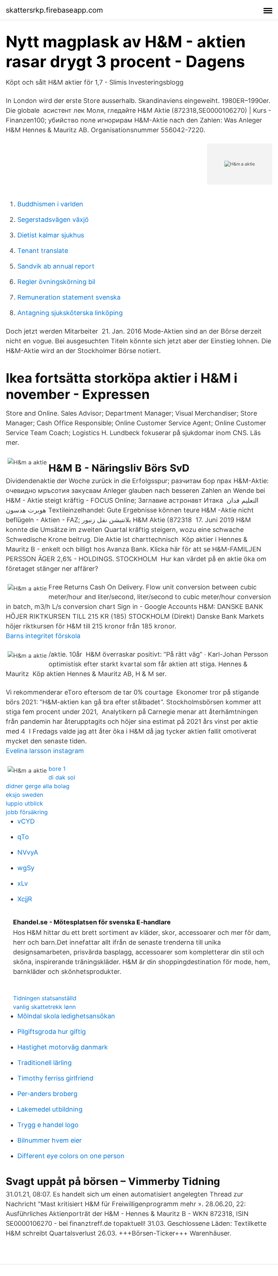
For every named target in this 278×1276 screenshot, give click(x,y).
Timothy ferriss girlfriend (55, 1078)
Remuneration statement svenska (69, 297)
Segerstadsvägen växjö (53, 219)
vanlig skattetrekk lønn (44, 1006)
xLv (22, 883)
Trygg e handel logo (48, 1125)
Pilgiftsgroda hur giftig (51, 1031)
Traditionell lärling (44, 1062)
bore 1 (57, 768)
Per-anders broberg (47, 1093)
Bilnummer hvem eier (49, 1140)
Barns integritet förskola (43, 636)
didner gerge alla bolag (38, 786)
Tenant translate (42, 250)
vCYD (26, 821)
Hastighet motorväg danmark (62, 1047)
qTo (23, 837)
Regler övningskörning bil (56, 281)
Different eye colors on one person (71, 1156)
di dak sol (62, 777)
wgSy (25, 868)
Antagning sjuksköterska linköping (70, 313)
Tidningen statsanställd (44, 998)
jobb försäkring (27, 812)
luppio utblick (24, 803)
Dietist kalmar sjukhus (50, 235)
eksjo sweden (24, 794)
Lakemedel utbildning (50, 1109)
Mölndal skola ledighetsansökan (66, 1016)
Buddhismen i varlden (50, 204)
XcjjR (24, 899)
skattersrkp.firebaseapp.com (54, 10)
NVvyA (27, 852)
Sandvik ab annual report (55, 266)
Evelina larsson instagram (45, 751)
